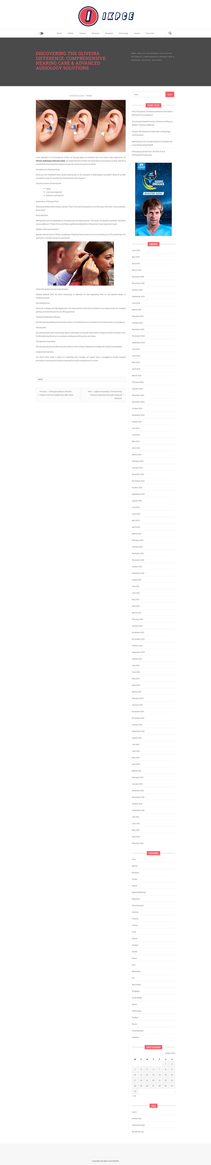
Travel (134, 1024)
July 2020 (136, 665)
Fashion (135, 912)
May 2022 (136, 520)
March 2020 (136, 692)
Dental (134, 886)
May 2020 (136, 678)
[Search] (170, 33)
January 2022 (137, 547)
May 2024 (136, 362)
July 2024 (136, 349)
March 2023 (136, 454)
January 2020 (137, 705)
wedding (135, 1037)
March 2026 (136, 270)
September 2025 (138, 296)
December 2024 (138, 329)
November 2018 (138, 797)
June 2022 (136, 514)
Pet (133, 978)
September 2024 (138, 342)
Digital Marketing (139, 892)
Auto (134, 859)
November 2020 (138, 639)
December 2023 (138, 395)
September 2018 (138, 810)
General (135, 945)
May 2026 (136, 257)
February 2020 (137, 698)
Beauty (134, 866)
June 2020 (136, 672)
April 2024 (136, 369)
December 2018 (138, 790)
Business (95, 33)
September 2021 (138, 573)
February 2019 (137, 777)
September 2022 (138, 494)
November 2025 (138, 283)
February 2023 (137, 461)
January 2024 (137, 388)
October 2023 (137, 408)
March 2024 (136, 375)
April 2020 (136, 685)
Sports (134, 1004)
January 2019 (137, 784)
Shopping (109, 33)
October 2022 (137, 487)
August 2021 (137, 580)
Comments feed (138, 1125)
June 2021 (136, 593)
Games (137, 33)
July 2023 (136, 428)
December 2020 (138, 632)
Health (70, 33)
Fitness (135, 925)
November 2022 (138, 481)
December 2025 (138, 276)
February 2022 (137, 540)
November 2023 (138, 402)
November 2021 (138, 560)
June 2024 (136, 356)
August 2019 (137, 738)
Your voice (150, 33)
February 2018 (137, 843)
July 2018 (135, 817)
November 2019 (138, 718)
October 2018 (137, 804)
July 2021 (135, 586)
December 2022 (138, 474)
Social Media (137, 998)
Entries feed (136, 1118)
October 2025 (137, 290)
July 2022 (136, 507)
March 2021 (136, 612)
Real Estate (136, 984)
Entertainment (138, 905)
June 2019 (136, 751)
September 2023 (138, 415)
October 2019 (137, 724)
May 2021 (135, 599)
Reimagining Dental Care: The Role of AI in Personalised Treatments (148, 153)
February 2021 (137, 619)
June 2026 (136, 250)
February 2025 (137, 316)
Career (134, 879)
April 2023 (136, 448)
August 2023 (137, 421)
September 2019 (138, 731)
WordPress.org (138, 1131)
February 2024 (137, 382)
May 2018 (135, 830)
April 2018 (136, 836)
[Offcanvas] (40, 33)
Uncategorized (137, 1030)
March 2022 (136, 533)
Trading (135, 1017)
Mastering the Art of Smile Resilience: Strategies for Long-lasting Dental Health (152, 143)
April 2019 (136, 764)
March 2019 (136, 771)
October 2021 (137, 566)
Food (134, 932)
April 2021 (136, 606)
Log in (134, 1112)
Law (133, 965)
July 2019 (135, 744)
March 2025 (136, 309)
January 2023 (137, 468)
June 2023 (136, 435)
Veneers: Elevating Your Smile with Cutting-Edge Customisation (151, 133)
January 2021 (137, 626)
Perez (89, 96)
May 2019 (135, 757)
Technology (123, 33)
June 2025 (136, 303)
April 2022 (136, 527)
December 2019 (138, 711)
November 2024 (138, 336)
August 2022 (137, 500)
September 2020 (138, 652)
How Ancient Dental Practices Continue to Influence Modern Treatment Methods (152, 123)
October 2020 (137, 645)
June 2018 (136, 823)
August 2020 (137, 659)
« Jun (134, 1096)
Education (136, 899)
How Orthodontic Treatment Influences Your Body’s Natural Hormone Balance (152, 113)
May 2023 (136, 441)
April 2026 (136, 263)
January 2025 (137, 323)
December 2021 (138, 553)
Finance (82, 33)
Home (59, 33)
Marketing (136, 971)
